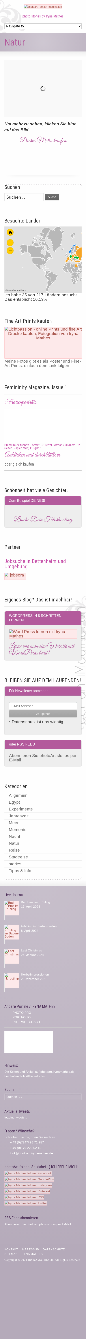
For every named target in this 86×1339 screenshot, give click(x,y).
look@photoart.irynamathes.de (31, 1153)
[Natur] (43, 88)
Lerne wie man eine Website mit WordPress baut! (41, 649)
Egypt (14, 802)
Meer (14, 822)
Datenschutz (54, 1249)
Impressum (30, 1249)
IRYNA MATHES (32, 1254)
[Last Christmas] (11, 958)
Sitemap (10, 1254)
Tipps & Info (20, 870)
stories (15, 864)
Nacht (14, 836)
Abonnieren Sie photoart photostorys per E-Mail (37, 1224)
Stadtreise (18, 857)
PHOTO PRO (22, 1012)
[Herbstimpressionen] (11, 982)
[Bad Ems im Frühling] (11, 910)
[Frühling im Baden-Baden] (11, 934)
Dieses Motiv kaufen (43, 140)
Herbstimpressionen (35, 974)
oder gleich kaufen (19, 464)
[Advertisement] (28, 1042)
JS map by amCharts (16, 290)
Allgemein (18, 795)
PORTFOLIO (22, 1017)
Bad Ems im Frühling (35, 902)
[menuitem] (72, 277)
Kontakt (11, 1249)
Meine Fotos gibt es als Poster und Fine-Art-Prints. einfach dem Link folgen (42, 363)
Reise (14, 850)
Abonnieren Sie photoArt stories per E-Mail (43, 757)
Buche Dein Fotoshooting (43, 519)
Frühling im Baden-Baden (39, 926)
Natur (14, 843)
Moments (17, 829)
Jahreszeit (18, 816)
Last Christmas (31, 950)
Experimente (21, 809)
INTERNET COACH (26, 1022)
